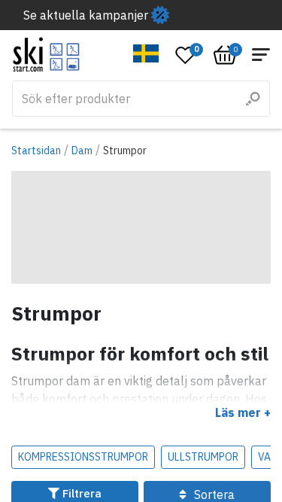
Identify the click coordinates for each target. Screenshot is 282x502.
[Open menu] (261, 54)
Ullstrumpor (203, 457)
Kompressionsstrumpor (83, 457)
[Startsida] (46, 54)
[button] (146, 53)
